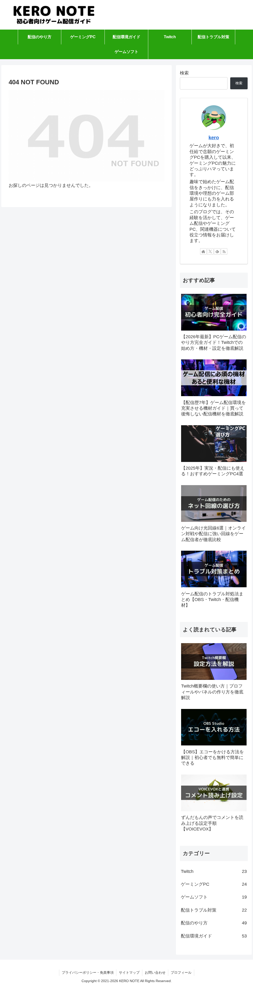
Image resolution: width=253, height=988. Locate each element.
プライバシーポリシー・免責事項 (88, 972)
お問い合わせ (155, 972)
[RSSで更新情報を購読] (224, 251)
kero (214, 137)
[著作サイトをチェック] (203, 251)
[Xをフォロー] (210, 251)
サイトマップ (129, 972)
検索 (184, 73)
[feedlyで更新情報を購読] (217, 251)
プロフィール (181, 972)
